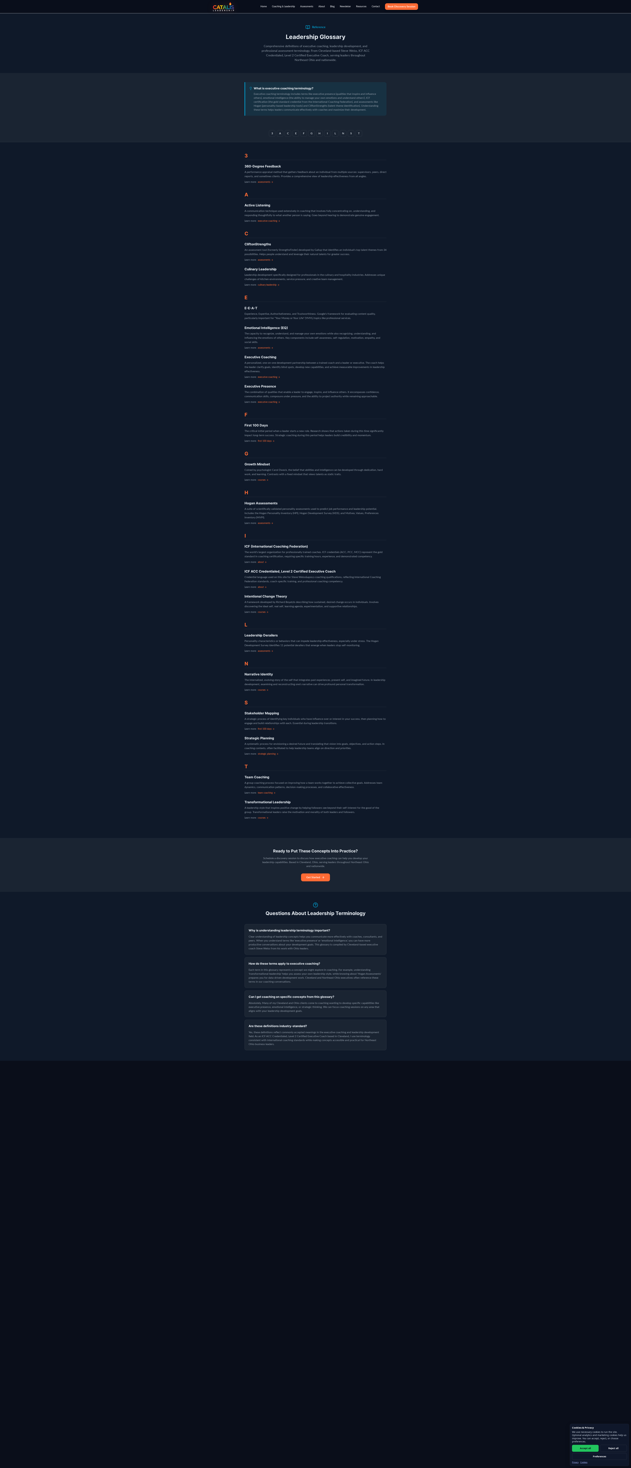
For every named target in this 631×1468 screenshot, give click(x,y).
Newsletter (345, 6)
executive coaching (267, 221)
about (261, 562)
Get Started (313, 877)
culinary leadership (267, 285)
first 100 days (265, 441)
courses (262, 480)
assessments (264, 182)
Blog (332, 6)
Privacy (575, 1462)
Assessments (306, 6)
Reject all (613, 1448)
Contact (376, 6)
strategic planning (267, 754)
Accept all (585, 1448)
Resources (361, 6)
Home (263, 6)
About (321, 6)
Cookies (583, 1462)
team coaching (265, 793)
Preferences (599, 1456)
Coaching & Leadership (283, 6)
